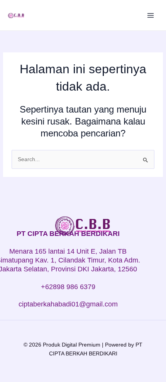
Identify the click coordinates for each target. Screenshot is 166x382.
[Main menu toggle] (150, 15)
